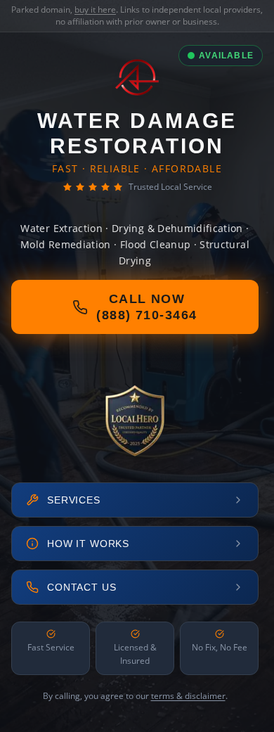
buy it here (95, 9)
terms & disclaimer (188, 696)
